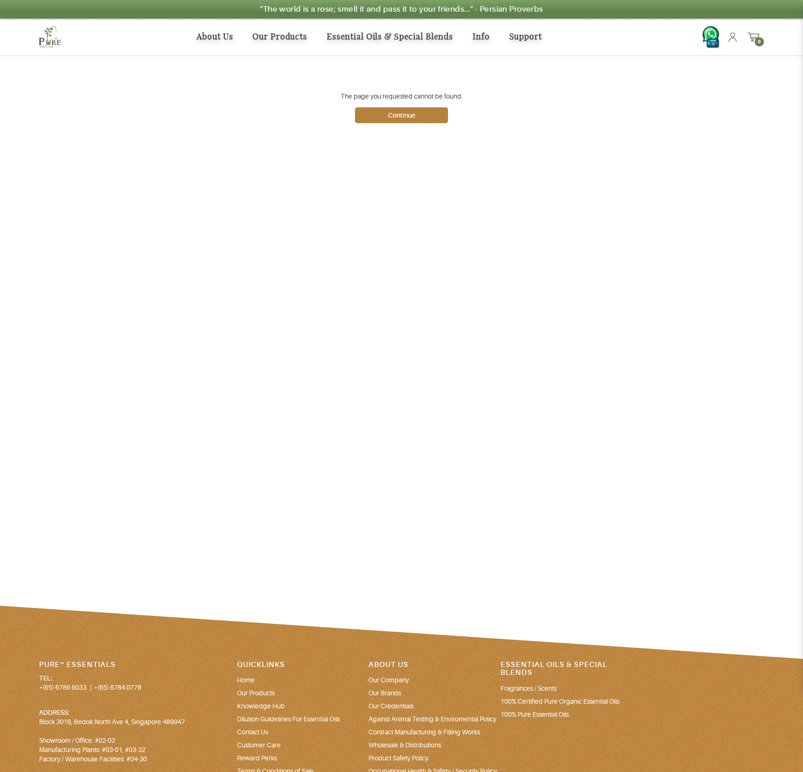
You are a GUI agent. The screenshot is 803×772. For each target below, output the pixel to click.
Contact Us (252, 732)
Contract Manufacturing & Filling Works (424, 732)
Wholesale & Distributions (405, 745)
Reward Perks (257, 758)
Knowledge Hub (261, 706)
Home (246, 680)
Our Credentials (391, 706)
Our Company (389, 680)
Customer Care (259, 745)
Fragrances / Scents (528, 688)
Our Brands (385, 693)
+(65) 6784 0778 (117, 687)
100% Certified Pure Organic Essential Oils (559, 701)
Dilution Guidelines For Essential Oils (288, 719)
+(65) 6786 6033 (62, 687)
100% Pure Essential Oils (534, 714)
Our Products (256, 693)
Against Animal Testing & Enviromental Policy (432, 719)
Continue (401, 115)
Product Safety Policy (398, 758)
